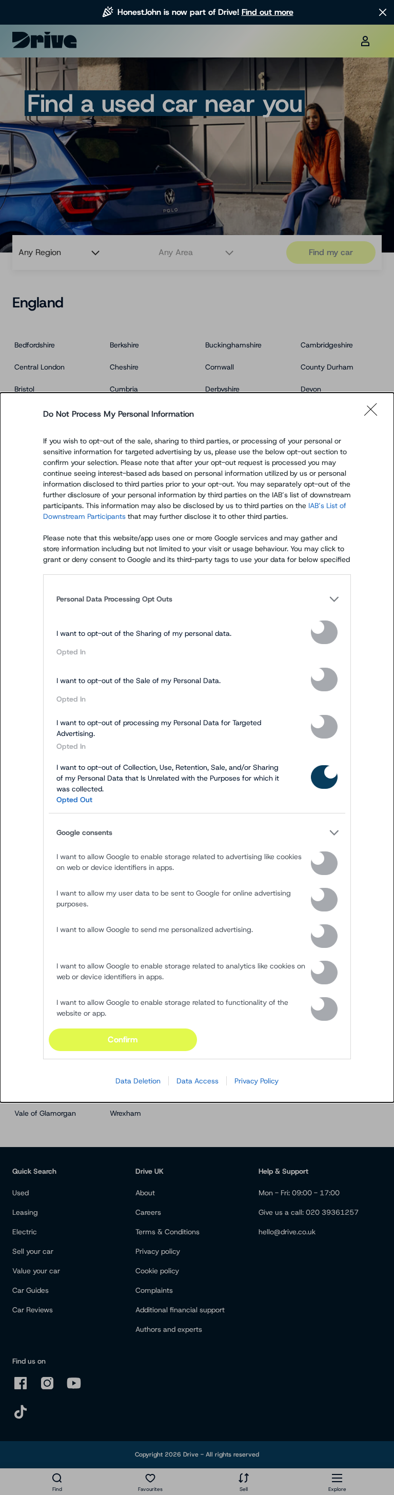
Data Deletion (138, 1080)
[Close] (374, 414)
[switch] (324, 632)
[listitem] (197, 599)
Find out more (267, 12)
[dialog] (197, 747)
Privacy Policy (256, 1080)
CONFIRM (122, 1039)
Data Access (197, 1080)
